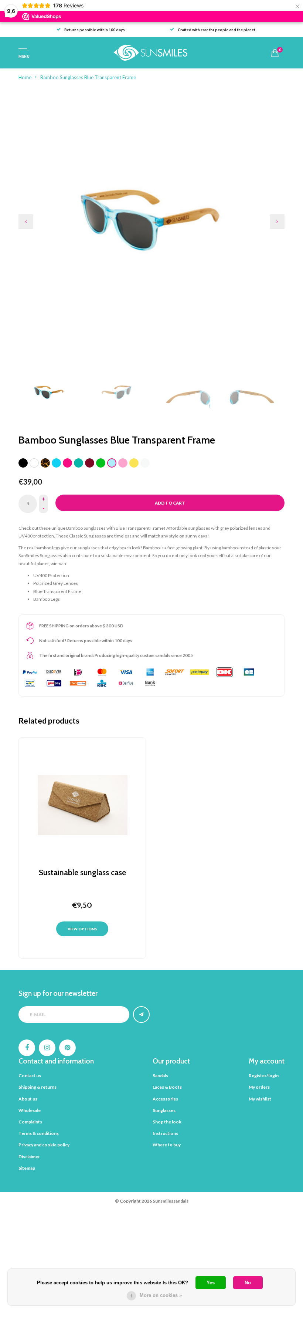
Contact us (29, 1075)
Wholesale (29, 1110)
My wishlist (260, 1099)
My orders (259, 1087)
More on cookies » (161, 1295)
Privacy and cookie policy (43, 1144)
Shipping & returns (37, 1087)
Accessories (165, 1099)
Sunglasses (164, 1110)
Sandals (160, 1075)
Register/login (264, 1075)
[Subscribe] (141, 1014)
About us (27, 1099)
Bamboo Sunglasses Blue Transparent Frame (88, 77)
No (248, 1282)
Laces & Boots (167, 1087)
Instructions (165, 1133)
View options (82, 929)
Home (24, 77)
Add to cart (170, 502)
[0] (275, 53)
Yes (211, 1282)
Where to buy (167, 1144)
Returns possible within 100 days (94, 29)
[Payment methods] (30, 672)
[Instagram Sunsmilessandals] (47, 1047)
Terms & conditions (38, 1133)
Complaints (30, 1122)
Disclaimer (29, 1156)
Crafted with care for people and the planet (216, 29)
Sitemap (26, 1168)
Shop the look (167, 1122)
